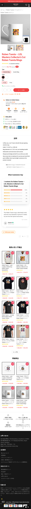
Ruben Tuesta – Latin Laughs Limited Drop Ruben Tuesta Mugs (7, 378)
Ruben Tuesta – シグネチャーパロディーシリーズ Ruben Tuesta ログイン (8, 402)
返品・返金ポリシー (6, 474)
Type (3, 69)
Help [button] (28, 507)
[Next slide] (28, 29)
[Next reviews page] (27, 236)
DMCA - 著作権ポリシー (7, 459)
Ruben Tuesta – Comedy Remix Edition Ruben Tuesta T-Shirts (8, 316)
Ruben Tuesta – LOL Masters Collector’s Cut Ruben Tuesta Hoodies (22, 267)
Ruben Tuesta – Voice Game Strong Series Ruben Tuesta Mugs (21, 402)
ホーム (2, 10)
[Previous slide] (3, 29)
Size (3, 80)
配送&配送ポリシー (6, 469)
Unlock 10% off (3, 502)
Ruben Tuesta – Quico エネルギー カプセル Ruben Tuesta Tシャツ (8, 341)
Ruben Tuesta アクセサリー (14, 10)
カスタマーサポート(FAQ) (7, 478)
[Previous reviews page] (20, 236)
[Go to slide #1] (11, 48)
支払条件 (3, 471)
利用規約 (3, 455)
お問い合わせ (4, 476)
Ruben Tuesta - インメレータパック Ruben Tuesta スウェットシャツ (22, 292)
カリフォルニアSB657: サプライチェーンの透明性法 (14, 462)
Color (3, 74)
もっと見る (15, 352)
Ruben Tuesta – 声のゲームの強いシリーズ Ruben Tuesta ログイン (22, 378)
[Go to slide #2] (19, 48)
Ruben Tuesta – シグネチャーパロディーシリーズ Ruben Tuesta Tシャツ (22, 316)
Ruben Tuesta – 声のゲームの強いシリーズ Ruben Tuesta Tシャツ (8, 292)
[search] (26, 5)
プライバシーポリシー (6, 457)
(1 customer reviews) (14, 63)
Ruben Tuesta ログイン (7, 12)
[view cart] (29, 5)
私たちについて (5, 453)
